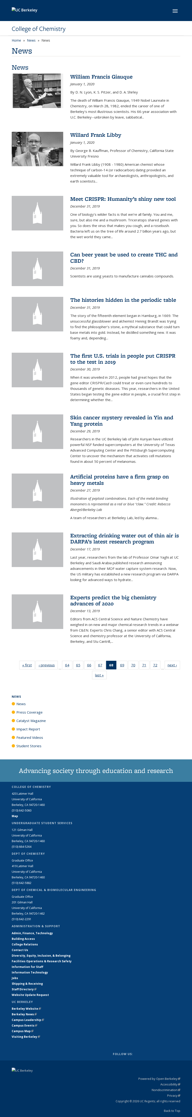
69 (123, 666)
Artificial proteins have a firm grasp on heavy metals (119, 479)
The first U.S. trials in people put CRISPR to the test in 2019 (122, 358)
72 (156, 666)
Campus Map (22, 1031)
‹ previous (48, 665)
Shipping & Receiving (27, 984)
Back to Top (172, 1111)
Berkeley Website (26, 1009)
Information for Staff (27, 967)
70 (134, 666)
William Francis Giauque (101, 76)
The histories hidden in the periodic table (123, 299)
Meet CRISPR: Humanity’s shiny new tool (123, 198)
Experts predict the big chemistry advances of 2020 (113, 600)
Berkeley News (24, 1014)
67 (101, 666)
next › (174, 665)
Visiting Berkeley (26, 1037)
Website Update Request (30, 995)
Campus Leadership (28, 1020)
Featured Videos (29, 737)
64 (68, 666)
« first (28, 665)
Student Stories (28, 745)
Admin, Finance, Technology (32, 933)
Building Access (23, 939)
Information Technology (30, 972)
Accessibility (170, 1084)
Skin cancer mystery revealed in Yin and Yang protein (121, 420)
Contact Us (20, 950)
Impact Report (28, 729)
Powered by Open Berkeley (159, 1079)
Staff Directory (24, 989)
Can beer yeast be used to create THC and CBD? (124, 257)
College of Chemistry (39, 29)
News (31, 40)
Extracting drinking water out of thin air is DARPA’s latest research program (124, 538)
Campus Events (24, 1025)
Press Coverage (29, 712)
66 (90, 666)
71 (145, 666)
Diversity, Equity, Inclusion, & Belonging (41, 956)
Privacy (173, 1095)
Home (16, 40)
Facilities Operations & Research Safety (42, 961)
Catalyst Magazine (31, 720)
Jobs (15, 978)
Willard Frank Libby (95, 134)
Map (15, 816)
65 (79, 666)
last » (101, 675)
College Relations (25, 944)
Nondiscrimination (166, 1090)
